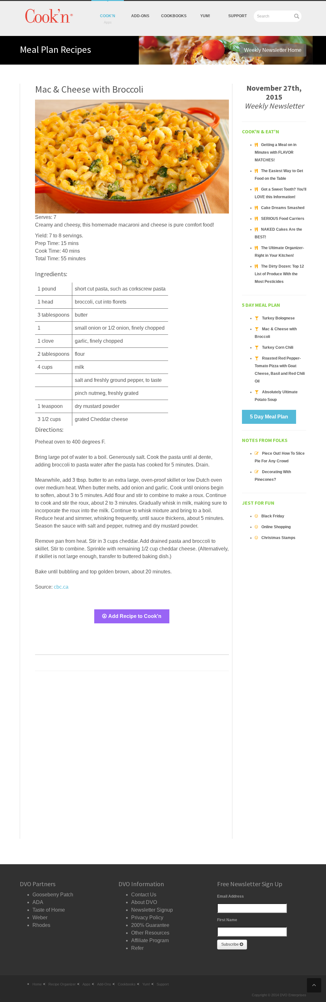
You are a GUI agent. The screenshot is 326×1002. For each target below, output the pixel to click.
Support (237, 16)
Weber (39, 917)
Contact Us (143, 894)
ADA (37, 902)
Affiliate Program (150, 940)
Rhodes (41, 925)
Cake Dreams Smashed (282, 208)
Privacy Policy (147, 917)
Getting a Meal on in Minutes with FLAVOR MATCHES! (275, 152)
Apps (86, 984)
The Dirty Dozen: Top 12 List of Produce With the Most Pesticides (279, 274)
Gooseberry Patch (52, 894)
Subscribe (230, 944)
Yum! (146, 984)
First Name (227, 920)
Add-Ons (140, 16)
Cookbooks (174, 16)
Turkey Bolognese (278, 318)
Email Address (230, 896)
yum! (205, 16)
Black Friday (272, 516)
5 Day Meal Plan (269, 416)
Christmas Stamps (278, 538)
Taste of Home (48, 910)
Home (37, 984)
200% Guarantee (150, 925)
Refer (137, 948)
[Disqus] (132, 757)
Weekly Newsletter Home (272, 50)
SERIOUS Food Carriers (282, 218)
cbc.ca (61, 587)
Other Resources (150, 932)
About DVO (144, 902)
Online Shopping (276, 527)
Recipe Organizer (62, 984)
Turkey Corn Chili (277, 347)
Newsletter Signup (152, 910)
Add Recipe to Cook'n (134, 616)
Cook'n (107, 16)
